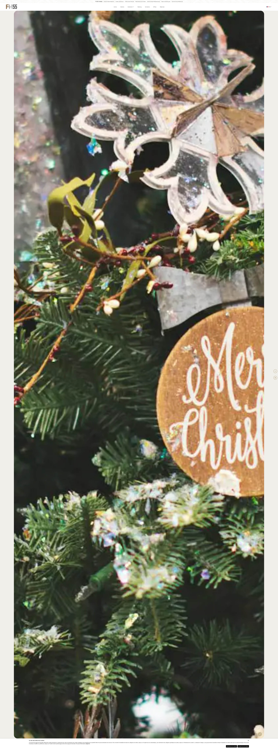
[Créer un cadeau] (275, 378)
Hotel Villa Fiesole (129, 1)
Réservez (162, 6)
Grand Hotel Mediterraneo (153, 1)
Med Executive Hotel (140, 1)
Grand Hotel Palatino (109, 1)
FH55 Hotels (98, 1)
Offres (154, 6)
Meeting (139, 6)
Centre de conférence (177, 1)
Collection (130, 6)
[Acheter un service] (275, 371)
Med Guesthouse (165, 1)
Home (115, 6)
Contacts (147, 6)
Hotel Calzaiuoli (120, 1)
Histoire (122, 6)
